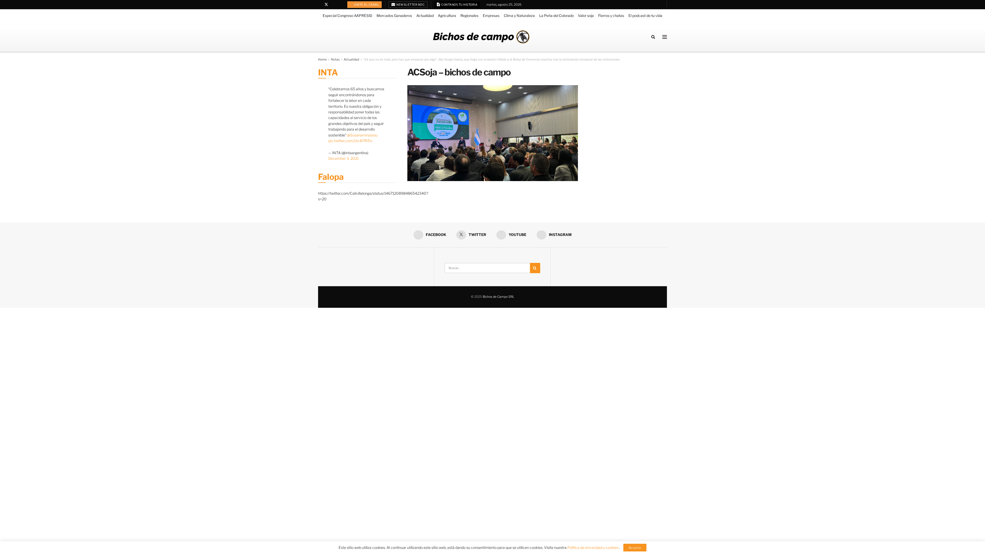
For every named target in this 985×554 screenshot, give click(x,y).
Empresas (491, 15)
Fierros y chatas (611, 15)
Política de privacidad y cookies (593, 547)
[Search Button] (653, 37)
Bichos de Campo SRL (498, 297)
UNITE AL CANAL (366, 4)
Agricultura (447, 15)
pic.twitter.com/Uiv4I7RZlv (350, 140)
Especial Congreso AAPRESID (347, 15)
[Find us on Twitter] (326, 4)
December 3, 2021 (343, 158)
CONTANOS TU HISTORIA (459, 4)
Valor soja (586, 15)
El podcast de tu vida (645, 15)
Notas (335, 59)
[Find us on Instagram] (339, 4)
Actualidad (425, 15)
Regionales (469, 15)
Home (322, 59)
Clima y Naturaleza (519, 15)
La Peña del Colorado (556, 15)
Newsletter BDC (410, 4)
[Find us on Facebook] (319, 4)
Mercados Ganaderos (394, 15)
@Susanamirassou (362, 135)
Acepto (634, 548)
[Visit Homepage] (481, 37)
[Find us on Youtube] (333, 4)
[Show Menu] (664, 37)
